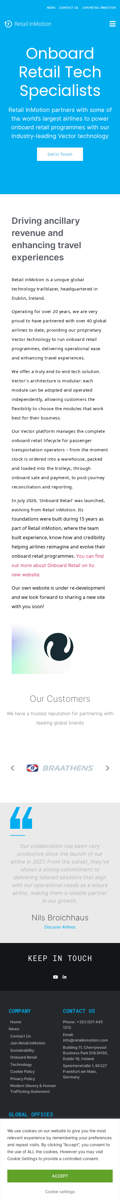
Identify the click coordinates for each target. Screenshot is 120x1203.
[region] (60, 1161)
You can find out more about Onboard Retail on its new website (58, 565)
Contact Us (68, 7)
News (51, 7)
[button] (12, 768)
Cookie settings (60, 1191)
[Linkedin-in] (64, 977)
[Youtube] (55, 977)
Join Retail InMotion (99, 7)
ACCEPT (60, 1175)
